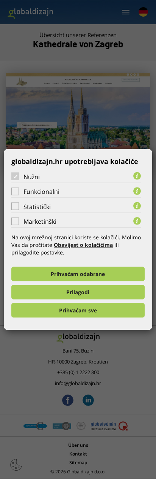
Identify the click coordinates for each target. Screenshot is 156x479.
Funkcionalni (41, 191)
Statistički (37, 206)
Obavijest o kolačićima (83, 244)
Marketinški (39, 221)
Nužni (31, 176)
